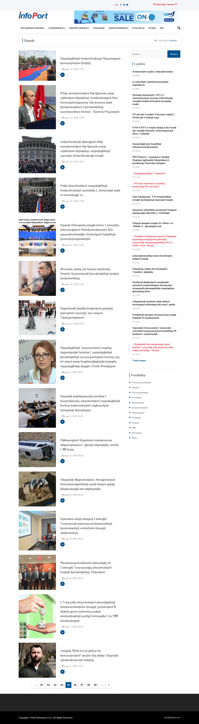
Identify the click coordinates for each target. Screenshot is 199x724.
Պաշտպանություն (79, 28)
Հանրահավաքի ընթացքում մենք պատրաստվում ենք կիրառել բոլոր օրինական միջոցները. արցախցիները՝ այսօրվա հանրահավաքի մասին (85, 148)
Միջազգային (138, 412)
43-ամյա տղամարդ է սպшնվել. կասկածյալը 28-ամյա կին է (148, 185)
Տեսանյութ (136, 432)
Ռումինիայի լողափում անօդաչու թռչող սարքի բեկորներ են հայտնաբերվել (154, 316)
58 (88, 685)
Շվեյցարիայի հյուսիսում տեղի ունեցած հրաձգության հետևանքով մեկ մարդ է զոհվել (153, 303)
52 (48, 685)
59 (95, 685)
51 (41, 685)
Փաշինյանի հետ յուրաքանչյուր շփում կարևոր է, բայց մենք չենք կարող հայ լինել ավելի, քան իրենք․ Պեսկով (152, 347)
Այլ (162, 28)
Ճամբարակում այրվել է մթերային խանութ (152, 71)
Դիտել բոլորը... (139, 360)
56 (75, 685)
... (35, 685)
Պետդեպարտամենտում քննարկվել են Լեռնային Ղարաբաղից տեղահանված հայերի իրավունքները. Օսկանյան (86, 567)
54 (61, 685)
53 (55, 685)
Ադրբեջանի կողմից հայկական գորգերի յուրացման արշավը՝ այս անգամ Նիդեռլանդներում (86, 313)
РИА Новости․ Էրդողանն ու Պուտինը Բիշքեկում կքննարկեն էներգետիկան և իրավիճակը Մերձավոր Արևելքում (150, 160)
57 (82, 685)
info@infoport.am (172, 717)
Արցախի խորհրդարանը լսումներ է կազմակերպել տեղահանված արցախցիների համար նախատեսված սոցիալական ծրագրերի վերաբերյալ (90, 403)
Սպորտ (135, 422)
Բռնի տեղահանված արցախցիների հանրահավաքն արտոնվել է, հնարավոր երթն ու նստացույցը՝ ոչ (90, 190)
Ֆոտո (134, 437)
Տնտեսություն (57, 28)
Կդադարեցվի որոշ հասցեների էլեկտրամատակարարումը (146, 145)
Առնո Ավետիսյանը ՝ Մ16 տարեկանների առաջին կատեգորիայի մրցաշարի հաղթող (152, 198)
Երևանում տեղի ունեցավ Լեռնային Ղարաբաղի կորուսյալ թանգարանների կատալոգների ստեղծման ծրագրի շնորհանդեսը (86, 526)
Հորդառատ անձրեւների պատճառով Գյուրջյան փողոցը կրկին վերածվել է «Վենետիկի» (154, 211)
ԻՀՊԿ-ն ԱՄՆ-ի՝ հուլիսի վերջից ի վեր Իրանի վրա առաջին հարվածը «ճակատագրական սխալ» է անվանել (154, 130)
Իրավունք (138, 28)
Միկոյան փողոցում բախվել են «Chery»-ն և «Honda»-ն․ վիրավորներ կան (152, 225)
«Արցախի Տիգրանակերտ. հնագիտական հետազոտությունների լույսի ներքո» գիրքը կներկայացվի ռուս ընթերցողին (87, 484)
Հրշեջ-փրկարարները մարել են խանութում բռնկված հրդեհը (152, 257)
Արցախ (152, 28)
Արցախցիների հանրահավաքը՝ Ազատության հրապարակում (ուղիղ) (90, 60)
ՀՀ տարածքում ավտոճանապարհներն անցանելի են (150, 83)
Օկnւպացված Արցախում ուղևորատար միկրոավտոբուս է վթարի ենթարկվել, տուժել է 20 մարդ (89, 445)
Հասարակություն (118, 28)
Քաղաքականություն (33, 28)
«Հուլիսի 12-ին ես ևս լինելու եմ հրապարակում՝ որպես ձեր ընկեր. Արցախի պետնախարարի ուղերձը (89, 655)
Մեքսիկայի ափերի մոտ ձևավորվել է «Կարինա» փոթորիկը (150, 270)
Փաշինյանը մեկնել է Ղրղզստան (150, 173)
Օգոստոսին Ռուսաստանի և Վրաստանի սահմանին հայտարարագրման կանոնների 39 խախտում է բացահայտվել (154, 331)
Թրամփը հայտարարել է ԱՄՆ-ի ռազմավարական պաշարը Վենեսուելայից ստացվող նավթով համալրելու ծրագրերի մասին (152, 99)
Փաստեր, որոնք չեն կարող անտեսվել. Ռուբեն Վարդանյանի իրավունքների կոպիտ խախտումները (89, 274)
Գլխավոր (162, 40)
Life (133, 427)
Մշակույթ (99, 28)
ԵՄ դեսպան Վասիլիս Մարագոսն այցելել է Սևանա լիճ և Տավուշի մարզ (153, 116)
